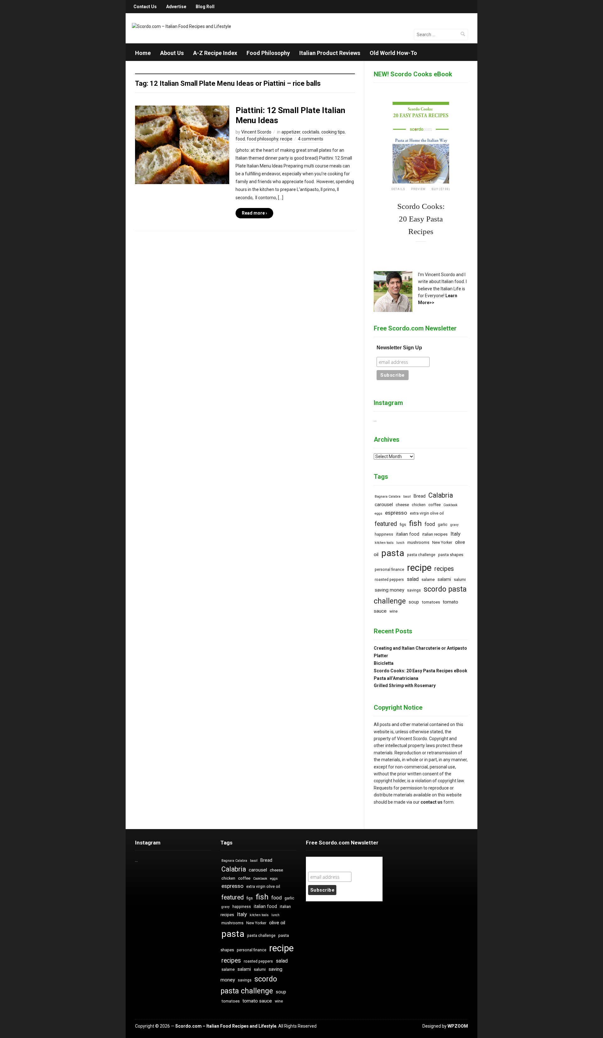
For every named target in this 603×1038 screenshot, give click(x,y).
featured (386, 523)
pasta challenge (421, 555)
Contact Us (145, 6)
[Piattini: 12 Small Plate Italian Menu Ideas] (182, 144)
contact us (432, 802)
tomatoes (431, 602)
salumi (460, 579)
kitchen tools (384, 543)
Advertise (176, 6)
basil (407, 496)
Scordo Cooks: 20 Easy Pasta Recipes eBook (420, 670)
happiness (384, 534)
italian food (407, 534)
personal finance (389, 569)
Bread (420, 496)
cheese (402, 504)
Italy (455, 534)
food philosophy (262, 138)
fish (415, 523)
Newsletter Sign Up (399, 347)
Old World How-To (393, 53)
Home (143, 53)
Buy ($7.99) (441, 189)
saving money (389, 590)
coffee (434, 504)
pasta (392, 553)
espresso (396, 513)
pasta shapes (450, 554)
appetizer (290, 131)
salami (444, 579)
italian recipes (435, 534)
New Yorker (442, 542)
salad (413, 579)
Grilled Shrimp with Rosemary (405, 685)
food (240, 138)
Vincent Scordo (256, 131)
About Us (172, 53)
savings (414, 590)
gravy (454, 525)
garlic (443, 524)
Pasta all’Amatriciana (396, 678)
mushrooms (418, 542)
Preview (418, 189)
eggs (378, 513)
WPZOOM (458, 1026)
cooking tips (333, 131)
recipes (444, 568)
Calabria (440, 495)
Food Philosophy (268, 53)
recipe (286, 138)
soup (414, 602)
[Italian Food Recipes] (181, 26)
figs (403, 524)
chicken (419, 505)
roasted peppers (389, 579)
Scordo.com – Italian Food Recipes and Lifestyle (225, 1026)
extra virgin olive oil (427, 513)
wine (393, 611)
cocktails (310, 131)
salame (428, 579)
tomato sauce (257, 1001)
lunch (400, 543)
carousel (384, 504)
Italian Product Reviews (329, 53)
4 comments (310, 138)
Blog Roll (205, 6)
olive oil (277, 923)
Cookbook (450, 505)
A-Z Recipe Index (215, 53)
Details (398, 189)
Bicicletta (384, 663)
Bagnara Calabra (387, 496)
